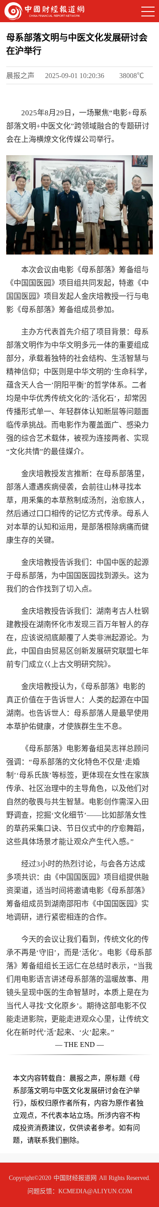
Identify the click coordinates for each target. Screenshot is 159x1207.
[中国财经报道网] (44, 10)
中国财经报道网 (75, 1178)
